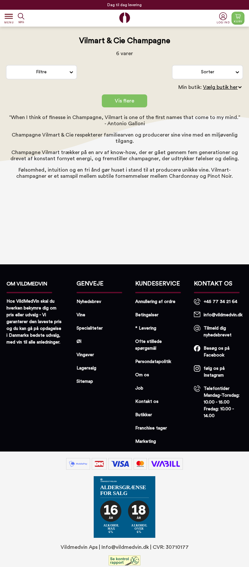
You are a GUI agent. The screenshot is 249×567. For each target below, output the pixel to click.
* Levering (145, 328)
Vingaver (85, 355)
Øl (79, 341)
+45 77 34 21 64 (220, 301)
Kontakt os (147, 401)
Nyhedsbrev (89, 301)
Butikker (143, 415)
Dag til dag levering (124, 3)
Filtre (41, 72)
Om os (142, 375)
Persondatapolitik (153, 361)
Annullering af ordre (155, 301)
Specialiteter (90, 328)
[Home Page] (124, 17)
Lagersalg (86, 368)
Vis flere (124, 100)
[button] (224, 18)
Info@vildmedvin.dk (125, 547)
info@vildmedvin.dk (223, 315)
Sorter (207, 72)
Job (139, 388)
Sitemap (85, 381)
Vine (81, 315)
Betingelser (147, 315)
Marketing (145, 441)
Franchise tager (151, 428)
